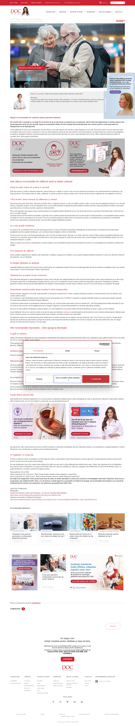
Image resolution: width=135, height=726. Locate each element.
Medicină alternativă (29, 685)
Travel (86, 685)
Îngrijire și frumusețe (58, 685)
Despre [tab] (97, 351)
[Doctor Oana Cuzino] (20, 12)
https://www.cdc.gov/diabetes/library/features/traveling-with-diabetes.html (35, 495)
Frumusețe (91, 12)
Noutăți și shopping (57, 683)
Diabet (18, 19)
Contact (42, 714)
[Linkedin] (74, 702)
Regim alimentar (41, 685)
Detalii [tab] (67, 351)
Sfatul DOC (27, 688)
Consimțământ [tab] (38, 351)
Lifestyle (119, 12)
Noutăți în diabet (19, 531)
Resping (39, 379)
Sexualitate (69, 687)
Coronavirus (27, 680)
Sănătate (63, 12)
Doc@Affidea (13, 680)
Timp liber (87, 683)
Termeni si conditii (21, 714)
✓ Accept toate (96, 379)
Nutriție (39, 683)
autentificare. (36, 603)
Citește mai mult (17, 540)
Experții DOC (51, 12)
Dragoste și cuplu (70, 680)
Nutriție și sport (76, 12)
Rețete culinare (40, 688)
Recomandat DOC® (84, 714)
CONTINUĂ (67, 659)
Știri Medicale (46, 531)
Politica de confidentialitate (112, 714)
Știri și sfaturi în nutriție (42, 693)
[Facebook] (53, 702)
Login (105, 3)
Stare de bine (88, 680)
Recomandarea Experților (105, 676)
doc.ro (12, 19)
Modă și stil (56, 680)
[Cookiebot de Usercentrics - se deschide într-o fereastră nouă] (101, 344)
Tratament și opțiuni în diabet (109, 531)
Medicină (46, 571)
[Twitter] (67, 702)
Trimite (113, 626)
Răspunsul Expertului (15, 683)
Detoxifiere (39, 680)
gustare (18, 235)
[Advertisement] (39, 158)
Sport (38, 690)
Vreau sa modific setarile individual (68, 378)
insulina (66, 312)
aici (40, 481)
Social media (67, 697)
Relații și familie (105, 12)
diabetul (119, 193)
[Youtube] (82, 702)
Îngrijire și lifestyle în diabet (32, 19)
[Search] (124, 2)
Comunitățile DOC (52, 2)
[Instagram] (60, 702)
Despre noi (62, 714)
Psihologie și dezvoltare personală (72, 684)
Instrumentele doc (73, 2)
